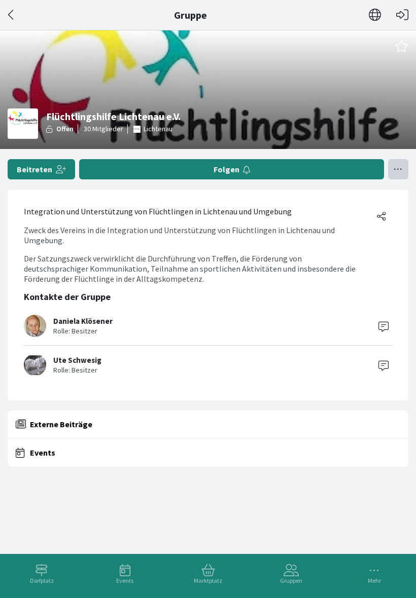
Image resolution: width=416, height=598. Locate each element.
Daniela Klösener (83, 321)
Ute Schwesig (77, 360)
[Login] (402, 15)
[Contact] (383, 325)
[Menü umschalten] (398, 169)
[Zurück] (11, 15)
